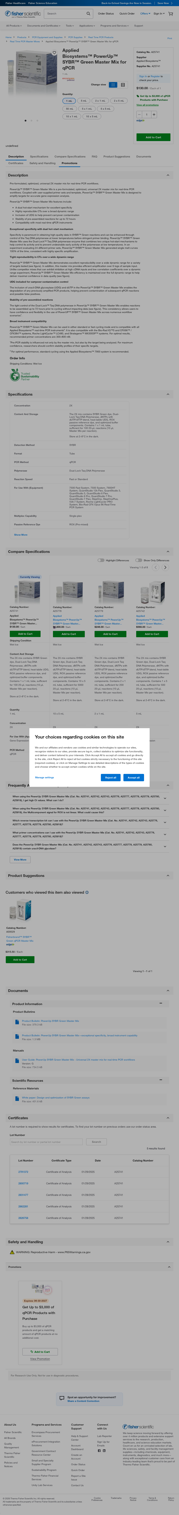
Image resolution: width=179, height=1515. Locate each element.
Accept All (134, 777)
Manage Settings (44, 777)
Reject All (110, 777)
